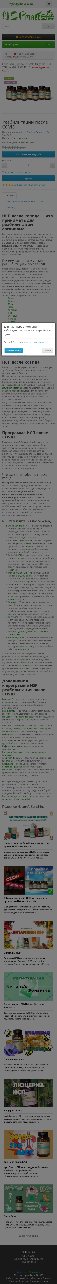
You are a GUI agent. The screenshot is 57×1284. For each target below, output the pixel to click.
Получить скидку (13, 350)
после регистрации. (35, 342)
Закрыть (47, 350)
